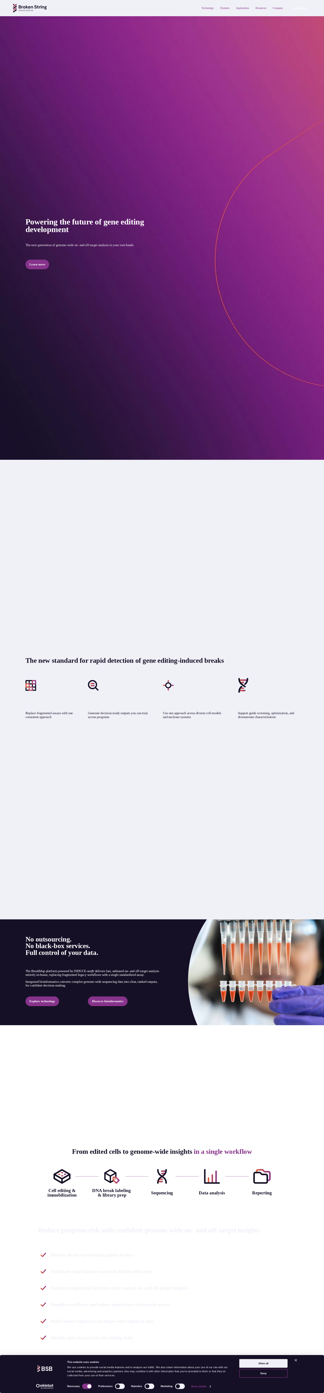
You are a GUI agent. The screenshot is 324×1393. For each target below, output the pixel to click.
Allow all (263, 1363)
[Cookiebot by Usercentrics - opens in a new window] (45, 1386)
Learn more (37, 264)
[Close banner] (296, 1360)
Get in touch (300, 8)
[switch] (120, 1386)
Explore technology (42, 1001)
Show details (198, 1386)
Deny (263, 1373)
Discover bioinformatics (108, 1001)
